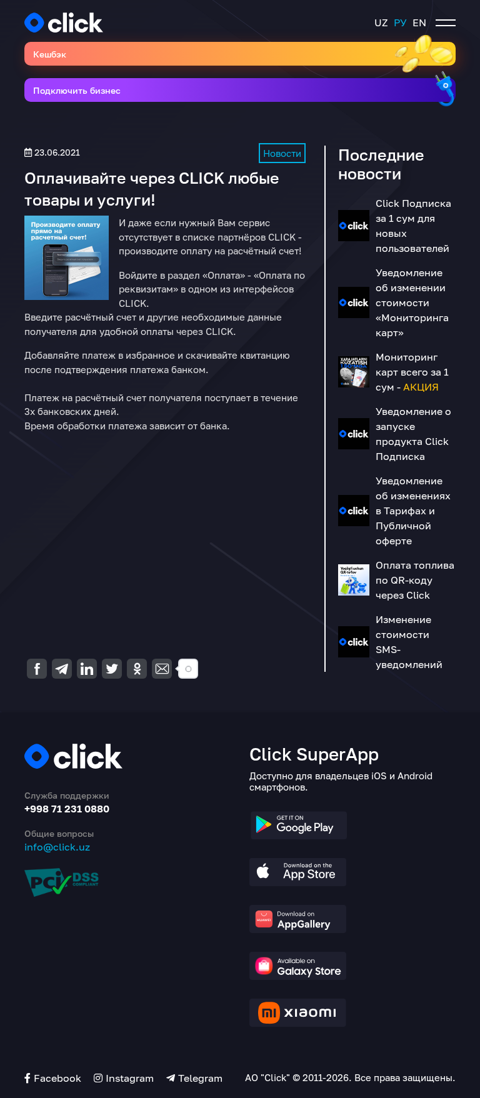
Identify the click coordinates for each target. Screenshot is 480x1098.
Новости (282, 153)
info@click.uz (57, 847)
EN (419, 22)
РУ (400, 22)
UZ (381, 22)
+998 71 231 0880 (66, 808)
